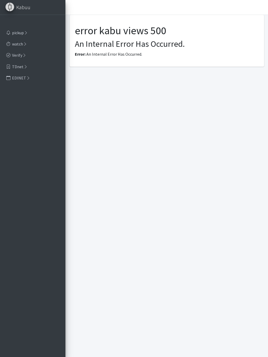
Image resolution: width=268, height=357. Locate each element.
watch (17, 44)
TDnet (18, 66)
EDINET (19, 77)
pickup (18, 32)
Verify (17, 55)
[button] (72, 7)
